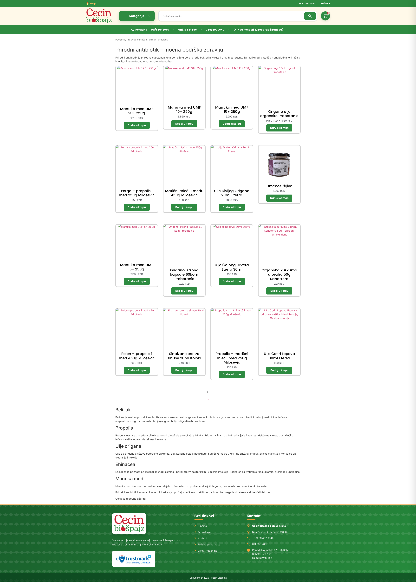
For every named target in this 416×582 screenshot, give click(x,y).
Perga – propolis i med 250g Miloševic (137, 193)
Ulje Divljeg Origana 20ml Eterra (231, 193)
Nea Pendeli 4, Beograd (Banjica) (260, 30)
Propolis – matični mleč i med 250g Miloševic (231, 358)
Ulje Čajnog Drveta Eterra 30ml (232, 267)
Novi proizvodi (307, 3)
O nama (202, 526)
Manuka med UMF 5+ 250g (136, 267)
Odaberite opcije (279, 127)
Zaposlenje (204, 532)
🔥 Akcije (91, 3)
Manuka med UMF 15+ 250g (231, 109)
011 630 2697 (260, 544)
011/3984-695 (187, 30)
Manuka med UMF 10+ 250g (184, 109)
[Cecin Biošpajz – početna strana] (129, 523)
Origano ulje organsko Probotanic (279, 113)
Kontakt (202, 538)
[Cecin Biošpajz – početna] (100, 15)
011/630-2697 (160, 30)
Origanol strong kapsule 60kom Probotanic (184, 274)
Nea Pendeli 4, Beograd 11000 (269, 532)
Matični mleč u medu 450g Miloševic (184, 193)
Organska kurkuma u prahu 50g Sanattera (279, 274)
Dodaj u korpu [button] (137, 125)
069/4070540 (215, 30)
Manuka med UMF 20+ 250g (136, 111)
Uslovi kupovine (207, 550)
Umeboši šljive (279, 186)
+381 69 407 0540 (262, 538)
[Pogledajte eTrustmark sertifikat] (133, 559)
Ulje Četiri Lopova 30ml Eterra (279, 355)
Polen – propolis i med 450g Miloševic (137, 355)
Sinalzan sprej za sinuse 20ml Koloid (184, 355)
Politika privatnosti (209, 544)
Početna (325, 3)
